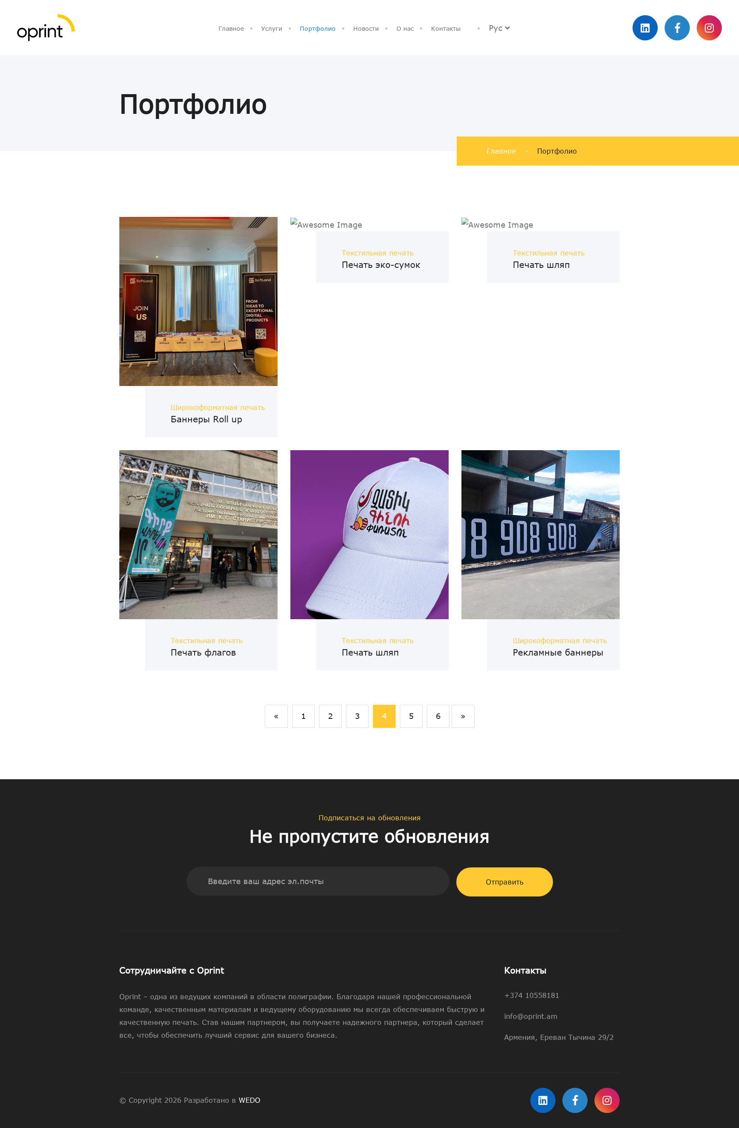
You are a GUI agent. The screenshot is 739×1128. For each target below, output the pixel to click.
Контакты (446, 28)
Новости (366, 28)
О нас (405, 28)
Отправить (504, 882)
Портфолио (318, 28)
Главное (231, 28)
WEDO (249, 1100)
